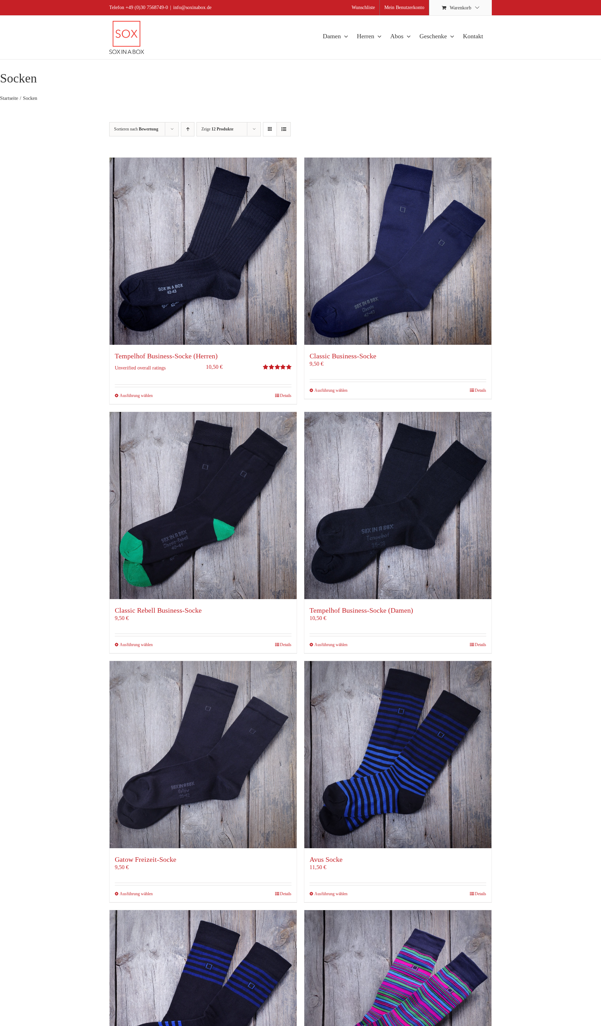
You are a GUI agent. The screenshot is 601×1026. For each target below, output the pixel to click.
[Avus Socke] (397, 754)
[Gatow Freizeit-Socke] (203, 754)
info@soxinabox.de (192, 7)
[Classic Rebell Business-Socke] (203, 505)
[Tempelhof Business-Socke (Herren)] (203, 251)
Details (285, 395)
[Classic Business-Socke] (397, 251)
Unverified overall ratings (140, 368)
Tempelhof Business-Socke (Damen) (361, 610)
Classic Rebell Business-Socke (158, 610)
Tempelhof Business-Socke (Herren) (166, 356)
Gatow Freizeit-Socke (145, 859)
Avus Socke (326, 859)
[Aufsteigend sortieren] (187, 129)
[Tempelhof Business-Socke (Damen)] (397, 505)
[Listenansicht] (283, 129)
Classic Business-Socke (343, 356)
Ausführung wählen (136, 395)
